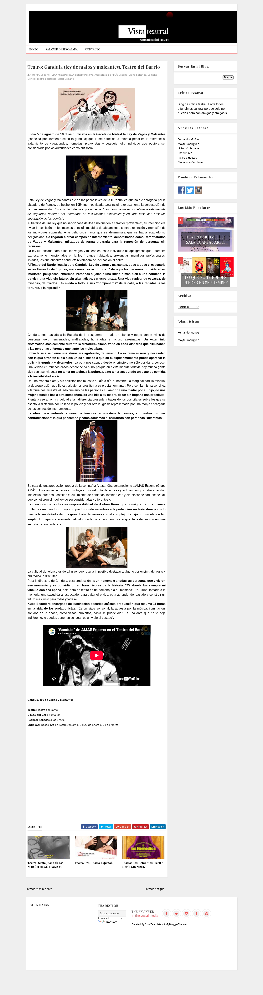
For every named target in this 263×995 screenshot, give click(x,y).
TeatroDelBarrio (68, 724)
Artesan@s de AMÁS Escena (111, 74)
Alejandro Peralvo (82, 74)
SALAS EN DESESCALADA (62, 49)
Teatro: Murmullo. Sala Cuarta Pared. (205, 239)
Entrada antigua (154, 889)
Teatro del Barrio (46, 78)
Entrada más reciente (39, 889)
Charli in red (185, 153)
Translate (111, 922)
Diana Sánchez (137, 74)
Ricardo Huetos (187, 157)
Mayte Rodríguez (188, 144)
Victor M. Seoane (188, 148)
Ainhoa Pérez (63, 74)
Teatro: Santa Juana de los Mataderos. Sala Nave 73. (46, 865)
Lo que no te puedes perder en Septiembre (205, 280)
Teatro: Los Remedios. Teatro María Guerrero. (142, 865)
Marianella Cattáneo (190, 162)
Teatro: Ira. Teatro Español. (94, 863)
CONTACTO (92, 49)
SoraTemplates (154, 924)
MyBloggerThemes (177, 924)
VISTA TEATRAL (40, 905)
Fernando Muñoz (188, 139)
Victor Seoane (66, 78)
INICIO (33, 49)
